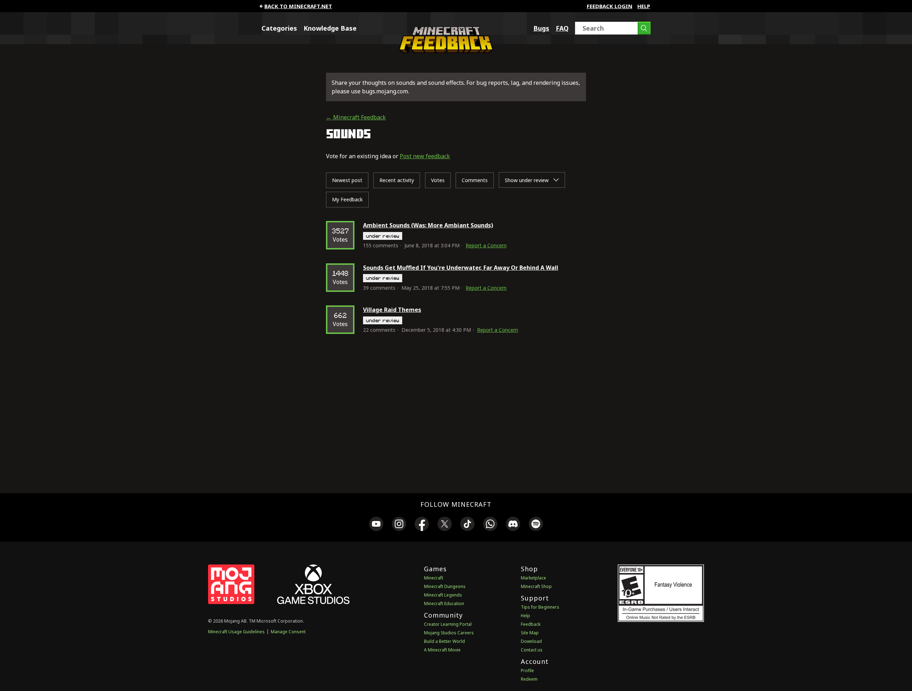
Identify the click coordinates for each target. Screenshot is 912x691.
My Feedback (347, 199)
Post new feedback (425, 156)
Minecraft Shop (536, 586)
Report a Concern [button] (486, 245)
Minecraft (433, 578)
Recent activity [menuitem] (396, 180)
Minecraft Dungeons (445, 586)
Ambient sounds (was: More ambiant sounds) (428, 225)
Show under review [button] (527, 180)
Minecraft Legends (443, 595)
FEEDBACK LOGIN (609, 6)
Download (531, 641)
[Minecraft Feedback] (444, 51)
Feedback (530, 624)
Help (643, 6)
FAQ (562, 28)
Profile (527, 670)
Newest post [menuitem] (347, 180)
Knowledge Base (330, 28)
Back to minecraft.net (298, 6)
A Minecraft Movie (442, 650)
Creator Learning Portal (448, 624)
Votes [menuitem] (438, 180)
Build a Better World (444, 641)
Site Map (530, 633)
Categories (279, 28)
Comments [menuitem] (475, 180)
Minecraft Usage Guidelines (236, 631)
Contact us (532, 650)
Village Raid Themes (392, 310)
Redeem (529, 679)
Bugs (541, 28)
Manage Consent (288, 631)
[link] (376, 525)
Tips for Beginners (540, 607)
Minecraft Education (444, 603)
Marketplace (533, 578)
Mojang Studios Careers (449, 633)
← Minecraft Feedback (356, 117)
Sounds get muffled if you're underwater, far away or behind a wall (460, 268)
